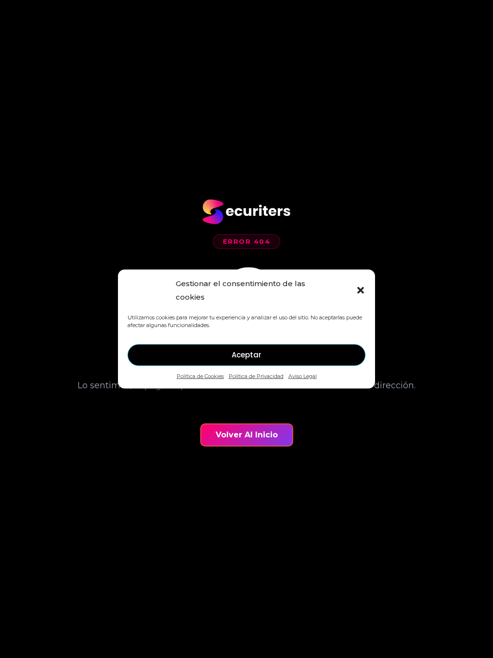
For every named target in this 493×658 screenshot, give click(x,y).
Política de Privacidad (256, 375)
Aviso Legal (302, 375)
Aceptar (246, 355)
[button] (360, 290)
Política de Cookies (200, 375)
